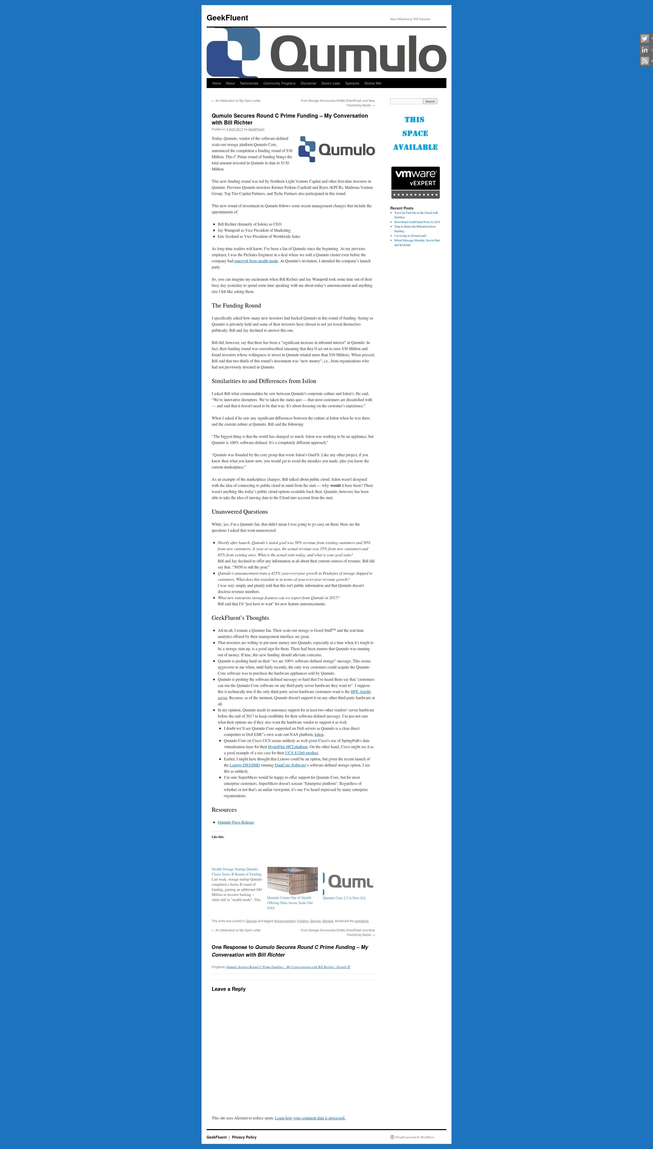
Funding (302, 921)
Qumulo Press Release (236, 822)
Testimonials (249, 83)
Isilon (319, 734)
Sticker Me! (373, 83)
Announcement (284, 921)
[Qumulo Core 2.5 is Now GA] (348, 881)
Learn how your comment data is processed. (310, 1117)
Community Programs (279, 83)
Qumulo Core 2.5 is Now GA (344, 897)
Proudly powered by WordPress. (415, 1137)
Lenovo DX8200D (245, 765)
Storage (327, 921)
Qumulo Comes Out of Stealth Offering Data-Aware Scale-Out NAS (290, 902)
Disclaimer (308, 83)
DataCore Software (290, 765)
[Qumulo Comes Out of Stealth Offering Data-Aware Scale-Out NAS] (292, 881)
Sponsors (352, 83)
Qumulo (251, 921)
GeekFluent (227, 17)
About (230, 83)
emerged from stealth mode (256, 260)
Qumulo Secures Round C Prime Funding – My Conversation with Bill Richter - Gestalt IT (288, 967)
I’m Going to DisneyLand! (410, 235)
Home (216, 83)
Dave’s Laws (330, 83)
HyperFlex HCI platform (288, 746)
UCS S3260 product (301, 752)
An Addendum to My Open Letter (236, 100)
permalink (362, 921)
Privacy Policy (244, 1137)
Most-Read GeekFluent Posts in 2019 (417, 222)
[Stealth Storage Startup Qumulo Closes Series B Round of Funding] (239, 884)
